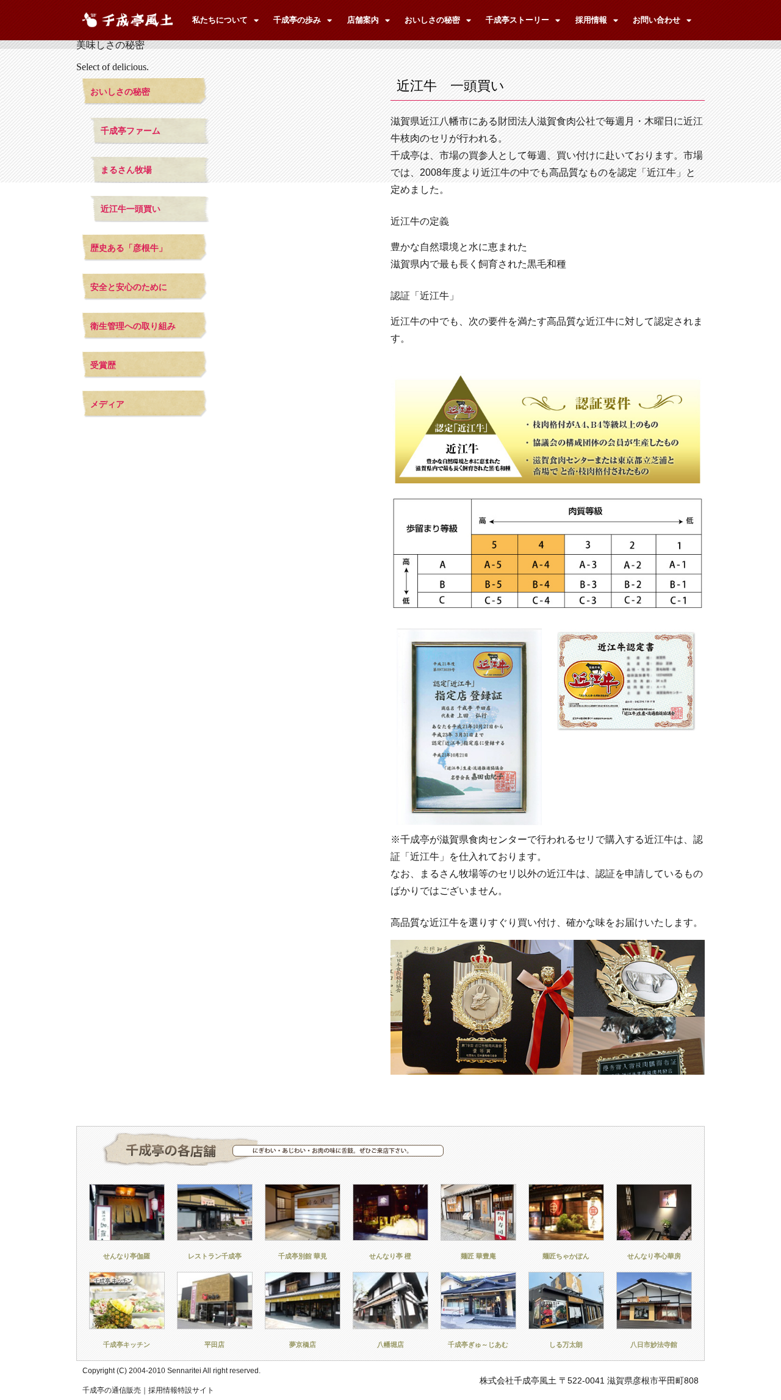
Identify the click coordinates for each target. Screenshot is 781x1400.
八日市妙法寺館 (653, 1344)
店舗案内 (363, 19)
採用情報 (591, 19)
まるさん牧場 (126, 170)
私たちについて (220, 19)
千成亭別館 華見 (302, 1256)
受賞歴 (103, 365)
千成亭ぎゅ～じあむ (478, 1344)
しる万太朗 (566, 1344)
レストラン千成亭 (215, 1256)
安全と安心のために (128, 287)
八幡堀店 (390, 1344)
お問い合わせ (656, 19)
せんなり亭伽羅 (126, 1256)
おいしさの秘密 (432, 19)
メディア (107, 404)
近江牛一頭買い (130, 209)
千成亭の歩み (297, 19)
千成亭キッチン (126, 1344)
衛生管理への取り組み (133, 326)
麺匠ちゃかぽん (565, 1256)
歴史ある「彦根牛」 (128, 248)
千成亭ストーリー (517, 19)
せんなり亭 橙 (390, 1256)
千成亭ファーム (130, 130)
